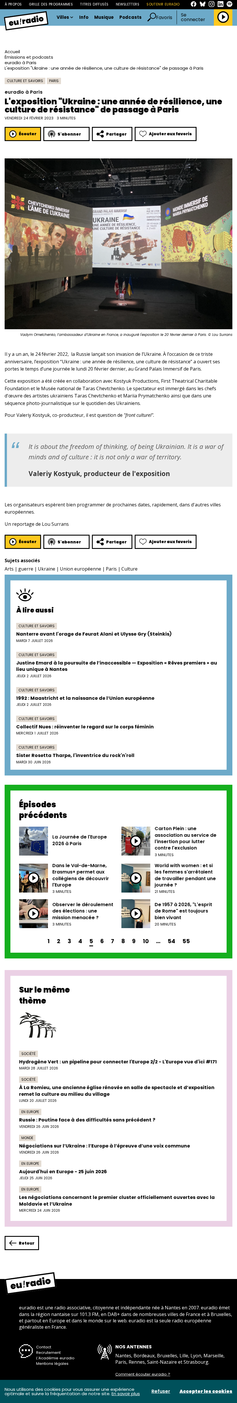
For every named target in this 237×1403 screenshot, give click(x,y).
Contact (43, 1347)
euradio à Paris (20, 63)
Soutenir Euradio (163, 4)
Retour (26, 1243)
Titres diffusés (94, 4)
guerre (25, 569)
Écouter (27, 134)
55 (186, 941)
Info (83, 17)
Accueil (12, 52)
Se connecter (193, 17)
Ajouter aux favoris (170, 134)
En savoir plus (126, 1393)
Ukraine (46, 569)
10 (146, 941)
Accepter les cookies (205, 1391)
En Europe (30, 1111)
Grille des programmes (51, 4)
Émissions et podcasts (29, 57)
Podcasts (130, 17)
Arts (9, 569)
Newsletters (128, 4)
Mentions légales (52, 1363)
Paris (54, 80)
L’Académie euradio (55, 1358)
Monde (27, 1137)
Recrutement (48, 1352)
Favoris (164, 17)
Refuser (160, 1391)
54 (171, 941)
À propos (13, 4)
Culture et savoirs (25, 80)
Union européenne (80, 569)
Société (28, 1053)
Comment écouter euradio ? (142, 1374)
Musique (104, 17)
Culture (129, 569)
